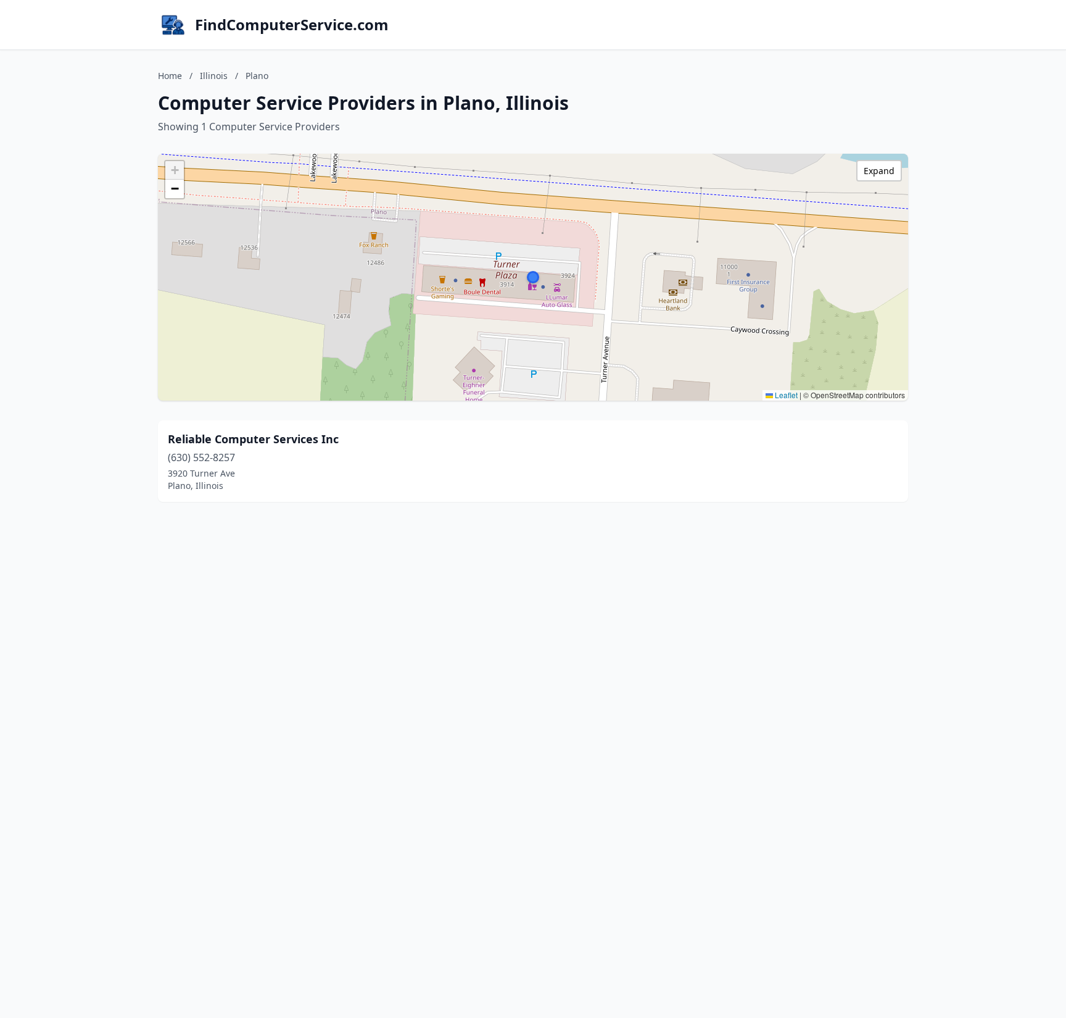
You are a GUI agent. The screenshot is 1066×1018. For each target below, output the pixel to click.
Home (170, 75)
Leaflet (785, 395)
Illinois (214, 75)
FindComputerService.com (292, 25)
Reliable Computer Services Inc (253, 439)
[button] (533, 277)
